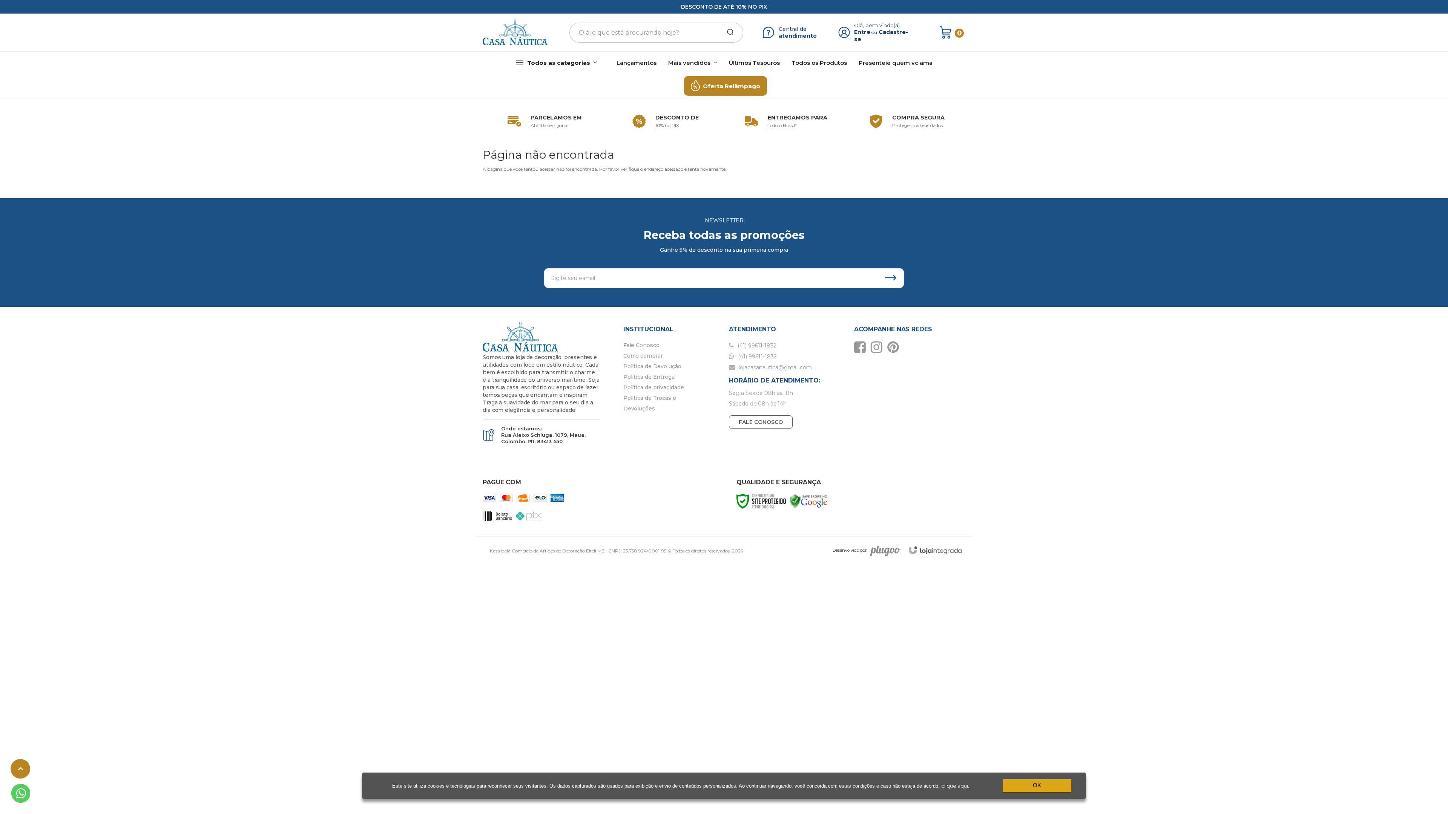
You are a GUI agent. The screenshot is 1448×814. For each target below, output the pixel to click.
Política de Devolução (652, 366)
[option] (543, 121)
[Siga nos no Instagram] (878, 347)
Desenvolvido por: (850, 550)
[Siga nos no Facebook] (862, 347)
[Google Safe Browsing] (808, 500)
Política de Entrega (649, 376)
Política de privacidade (653, 387)
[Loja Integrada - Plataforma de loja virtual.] (935, 550)
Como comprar (643, 355)
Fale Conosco (641, 345)
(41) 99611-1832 (756, 345)
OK (1037, 785)
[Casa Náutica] (515, 32)
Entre (862, 32)
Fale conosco (761, 422)
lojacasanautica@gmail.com (774, 367)
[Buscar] (727, 32)
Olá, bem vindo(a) (877, 25)
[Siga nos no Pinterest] (895, 347)
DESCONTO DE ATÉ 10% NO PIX (724, 6)
